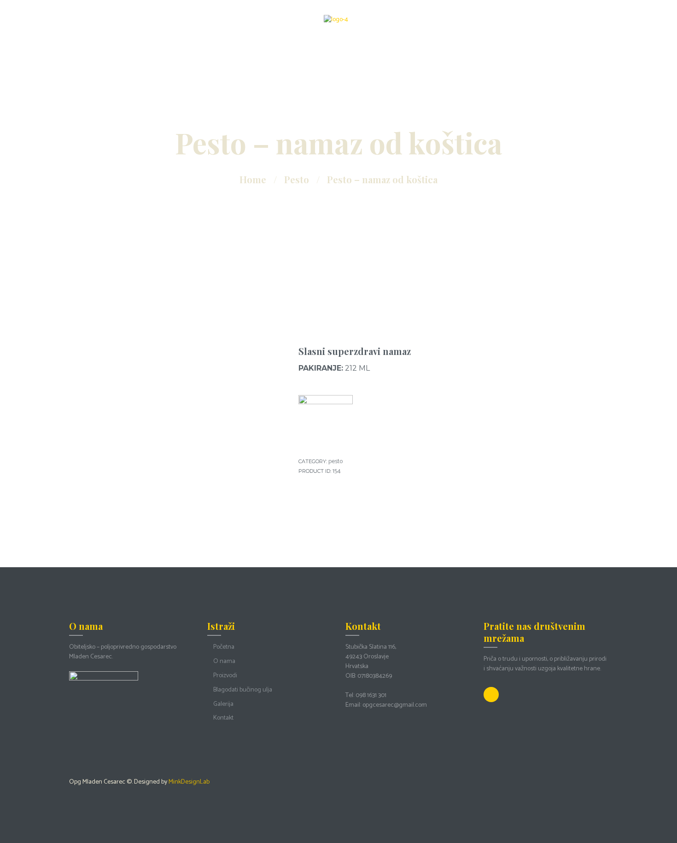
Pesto (296, 179)
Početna (223, 647)
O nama (224, 661)
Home (252, 179)
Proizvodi (225, 675)
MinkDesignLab (189, 782)
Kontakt (223, 718)
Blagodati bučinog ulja (242, 690)
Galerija (223, 704)
